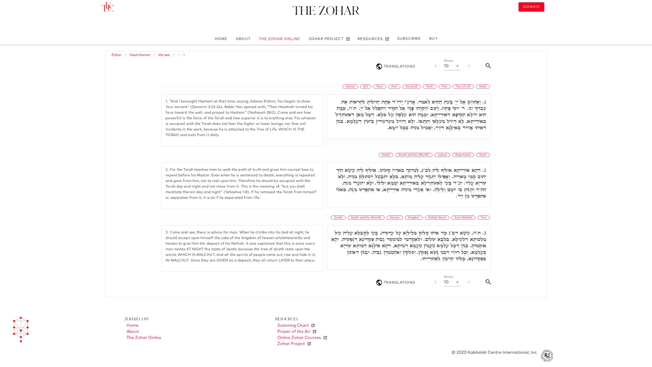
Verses (164, 55)
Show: (448, 60)
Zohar (116, 55)
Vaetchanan (139, 55)
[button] (452, 66)
